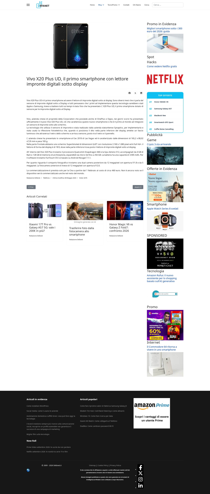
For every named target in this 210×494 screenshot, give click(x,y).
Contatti (126, 5)
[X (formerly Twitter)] (135, 93)
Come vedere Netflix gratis (162, 66)
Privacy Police (115, 465)
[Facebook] (129, 93)
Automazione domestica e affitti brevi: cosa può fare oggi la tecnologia (51, 417)
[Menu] (28, 5)
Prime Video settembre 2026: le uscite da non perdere (49, 447)
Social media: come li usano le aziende (42, 411)
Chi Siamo (137, 5)
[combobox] (167, 5)
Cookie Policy (103, 465)
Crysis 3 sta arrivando (159, 144)
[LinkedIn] (141, 93)
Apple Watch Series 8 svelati (162, 208)
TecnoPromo (112, 5)
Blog (100, 5)
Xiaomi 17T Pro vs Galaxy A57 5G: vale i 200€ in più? (42, 227)
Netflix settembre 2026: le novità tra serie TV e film (47, 451)
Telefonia (46, 178)
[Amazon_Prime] (158, 413)
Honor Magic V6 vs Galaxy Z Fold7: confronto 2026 (121, 227)
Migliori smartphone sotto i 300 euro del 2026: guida (164, 30)
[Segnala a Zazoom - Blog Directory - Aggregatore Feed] (51, 470)
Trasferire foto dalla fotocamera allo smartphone (81, 231)
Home (92, 5)
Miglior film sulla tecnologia (38, 434)
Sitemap (92, 465)
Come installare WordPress (38, 406)
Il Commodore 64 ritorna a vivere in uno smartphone (162, 348)
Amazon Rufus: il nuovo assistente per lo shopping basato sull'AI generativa (162, 278)
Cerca (146, 5)
